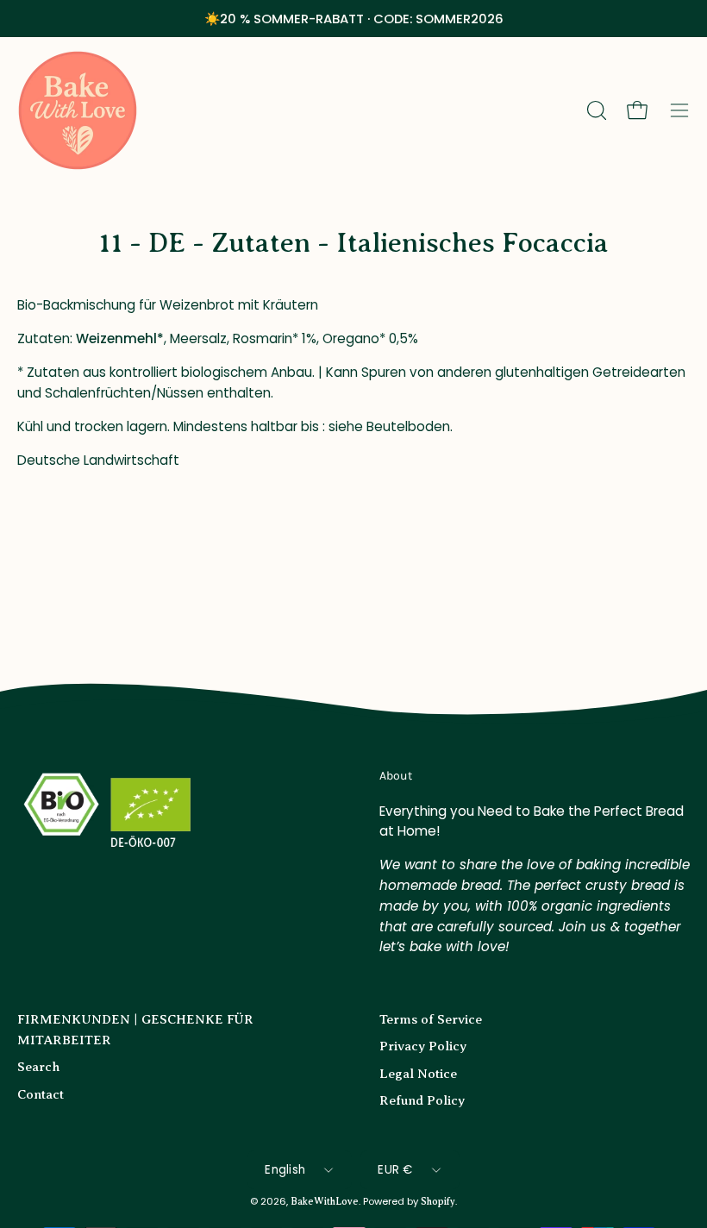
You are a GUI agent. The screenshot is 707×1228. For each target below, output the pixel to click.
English (285, 1170)
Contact (40, 1094)
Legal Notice (418, 1073)
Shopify (438, 1201)
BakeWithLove (325, 1201)
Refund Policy (422, 1100)
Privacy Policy (422, 1045)
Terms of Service (430, 1019)
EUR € (395, 1170)
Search (38, 1066)
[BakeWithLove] (77, 110)
